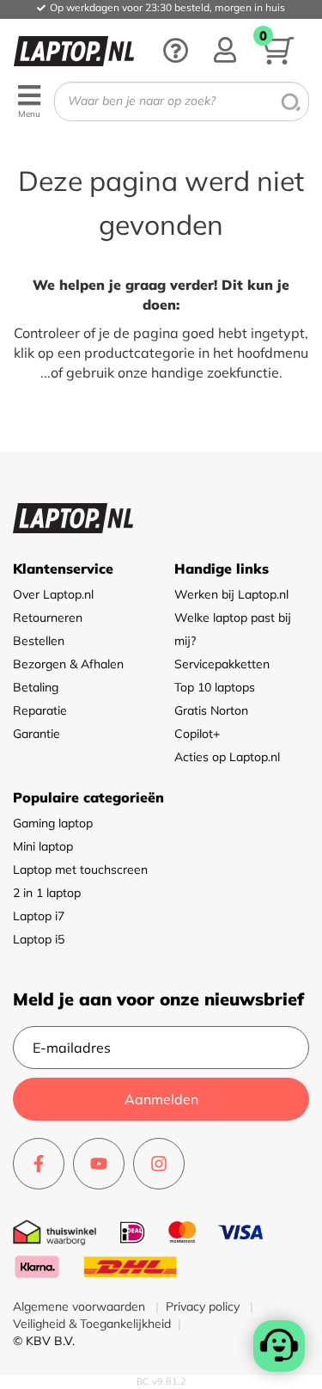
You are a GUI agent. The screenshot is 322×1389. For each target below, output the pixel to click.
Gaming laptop (53, 823)
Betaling (35, 687)
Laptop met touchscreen (80, 869)
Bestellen (38, 640)
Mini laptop (43, 846)
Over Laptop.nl (53, 594)
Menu (29, 114)
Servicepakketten (222, 664)
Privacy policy (204, 1306)
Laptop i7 (38, 916)
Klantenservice (63, 568)
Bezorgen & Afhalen (68, 664)
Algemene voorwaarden (81, 1306)
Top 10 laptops (214, 687)
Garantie (36, 733)
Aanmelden (161, 1099)
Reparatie (40, 710)
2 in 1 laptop (47, 892)
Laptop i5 (38, 939)
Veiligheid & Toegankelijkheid (92, 1323)
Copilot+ (197, 733)
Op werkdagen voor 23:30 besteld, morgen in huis (167, 7)
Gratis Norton (211, 710)
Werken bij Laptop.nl (231, 594)
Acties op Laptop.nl (227, 757)
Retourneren (47, 617)
